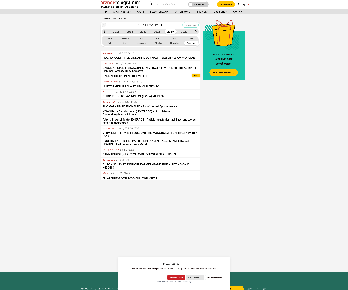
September (142, 43)
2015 (116, 31)
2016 (130, 31)
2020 (184, 31)
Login (244, 4)
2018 (157, 31)
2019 (170, 31)
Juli (109, 43)
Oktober (158, 43)
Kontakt (238, 11)
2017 (143, 31)
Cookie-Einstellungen (256, 289)
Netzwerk (202, 11)
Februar (125, 38)
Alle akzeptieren (176, 277)
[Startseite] (106, 11)
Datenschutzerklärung (182, 281)
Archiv (121, 11)
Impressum (113, 289)
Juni (191, 38)
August (126, 43)
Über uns (219, 11)
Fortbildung (182, 11)
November (174, 43)
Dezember (191, 43)
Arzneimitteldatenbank (152, 11)
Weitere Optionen (214, 277)
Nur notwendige (195, 277)
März (142, 38)
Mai (174, 38)
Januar (109, 38)
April (158, 38)
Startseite (105, 18)
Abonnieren (226, 4)
